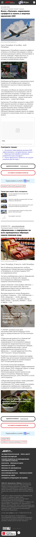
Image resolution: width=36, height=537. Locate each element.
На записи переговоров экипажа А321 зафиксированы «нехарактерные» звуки (17, 151)
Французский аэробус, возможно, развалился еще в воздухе (16, 155)
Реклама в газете (16, 463)
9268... (4, 141)
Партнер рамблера (16, 528)
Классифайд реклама (9, 473)
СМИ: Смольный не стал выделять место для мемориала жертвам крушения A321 (20, 205)
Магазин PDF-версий (9, 456)
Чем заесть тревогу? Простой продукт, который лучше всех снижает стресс (16, 401)
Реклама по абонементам (11, 468)
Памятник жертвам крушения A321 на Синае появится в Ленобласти (20, 200)
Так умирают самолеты (14, 216)
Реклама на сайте (8, 465)
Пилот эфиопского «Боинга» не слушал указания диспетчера (18, 158)
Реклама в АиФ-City (8, 470)
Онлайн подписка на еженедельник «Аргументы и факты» (15, 460)
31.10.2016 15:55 (5, 7)
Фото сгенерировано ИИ (9, 261)
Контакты (5, 463)
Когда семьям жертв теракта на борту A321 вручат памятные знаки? (20, 211)
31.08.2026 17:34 (5, 226)
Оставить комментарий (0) (18, 173)
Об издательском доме (10, 454)
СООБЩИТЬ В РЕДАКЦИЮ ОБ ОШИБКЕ (14, 478)
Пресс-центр (25, 454)
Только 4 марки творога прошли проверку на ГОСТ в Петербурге (15, 316)
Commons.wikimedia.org (8, 42)
